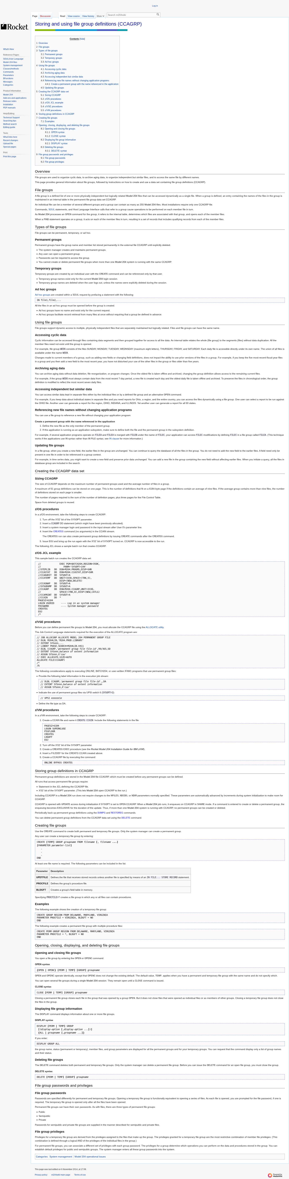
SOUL (52, 209)
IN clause (114, 438)
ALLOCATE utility (155, 627)
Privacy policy (41, 1175)
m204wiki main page (60, 1175)
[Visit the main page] (14, 26)
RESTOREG (117, 813)
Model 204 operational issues (90, 1156)
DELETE (125, 818)
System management (61, 1156)
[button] (100, 15)
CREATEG (58, 531)
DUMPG (102, 813)
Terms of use (80, 1175)
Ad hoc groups (42, 294)
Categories (41, 1156)
